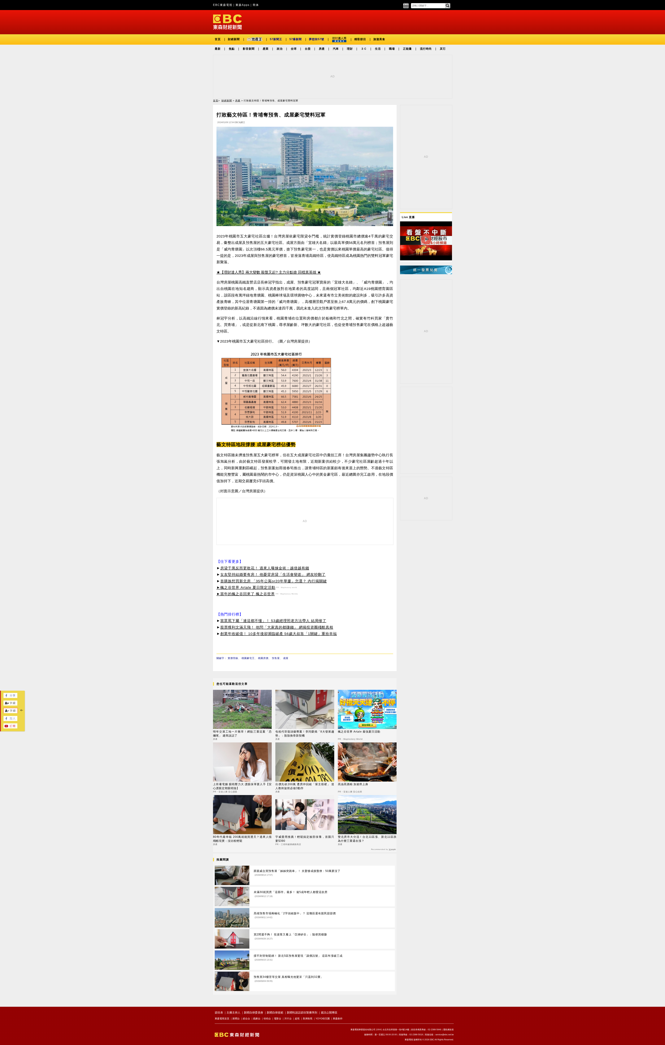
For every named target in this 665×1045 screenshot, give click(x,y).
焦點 (232, 48)
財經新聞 (234, 39)
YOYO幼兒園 (323, 1018)
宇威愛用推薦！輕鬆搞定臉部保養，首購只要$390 (304, 838)
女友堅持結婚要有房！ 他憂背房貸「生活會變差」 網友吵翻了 (273, 574)
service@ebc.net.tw (444, 1034)
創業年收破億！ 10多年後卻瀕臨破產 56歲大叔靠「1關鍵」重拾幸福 (278, 634)
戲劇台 (256, 1018)
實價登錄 (233, 658)
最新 (218, 48)
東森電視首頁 (222, 1018)
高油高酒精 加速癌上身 (353, 784)
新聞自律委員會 (253, 1012)
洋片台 (288, 1018)
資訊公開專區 (329, 1012)
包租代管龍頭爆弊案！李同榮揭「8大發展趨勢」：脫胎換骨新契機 (304, 733)
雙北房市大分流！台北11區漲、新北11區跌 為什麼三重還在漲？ (367, 838)
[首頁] (227, 21)
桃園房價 (263, 658)
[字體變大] (10, 704)
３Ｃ (364, 48)
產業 (266, 48)
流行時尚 (426, 48)
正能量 (407, 48)
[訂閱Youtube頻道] (10, 727)
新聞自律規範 (275, 1012)
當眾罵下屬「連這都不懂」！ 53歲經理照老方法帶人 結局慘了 (273, 621)
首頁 (218, 39)
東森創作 (338, 1018)
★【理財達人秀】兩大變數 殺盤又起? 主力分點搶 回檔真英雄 (266, 272)
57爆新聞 (295, 39)
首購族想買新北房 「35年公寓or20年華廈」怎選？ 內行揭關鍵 (273, 581)
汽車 (336, 48)
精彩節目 (360, 39)
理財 (350, 48)
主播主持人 (233, 1012)
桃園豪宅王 (248, 658)
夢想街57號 (316, 39)
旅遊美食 (379, 39)
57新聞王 (276, 39)
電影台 (277, 1018)
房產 (322, 48)
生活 (378, 48)
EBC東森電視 (222, 4)
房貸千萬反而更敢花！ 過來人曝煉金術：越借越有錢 (264, 568)
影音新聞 (249, 48)
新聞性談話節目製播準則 (302, 1012)
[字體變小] (10, 712)
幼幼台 (267, 1018)
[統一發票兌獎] (426, 273)
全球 (294, 48)
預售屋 (276, 658)
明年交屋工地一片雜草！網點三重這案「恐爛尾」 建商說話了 (242, 733)
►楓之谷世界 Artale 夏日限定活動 (245, 587)
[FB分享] (10, 697)
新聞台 (236, 1018)
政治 (280, 48)
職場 (392, 48)
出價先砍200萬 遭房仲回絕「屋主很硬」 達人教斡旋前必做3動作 (304, 786)
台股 (308, 48)
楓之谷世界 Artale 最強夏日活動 (359, 731)
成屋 (285, 658)
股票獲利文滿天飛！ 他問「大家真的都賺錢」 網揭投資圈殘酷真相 (276, 627)
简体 (256, 4)
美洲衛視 (307, 1018)
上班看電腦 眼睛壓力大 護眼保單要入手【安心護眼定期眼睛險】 (242, 786)
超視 (297, 1018)
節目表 (219, 1012)
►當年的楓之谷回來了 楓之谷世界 (245, 594)
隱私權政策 (448, 1029)
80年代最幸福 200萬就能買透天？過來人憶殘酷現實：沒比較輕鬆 (242, 838)
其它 (443, 48)
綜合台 (246, 1018)
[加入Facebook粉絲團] (10, 720)
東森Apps (243, 4)
